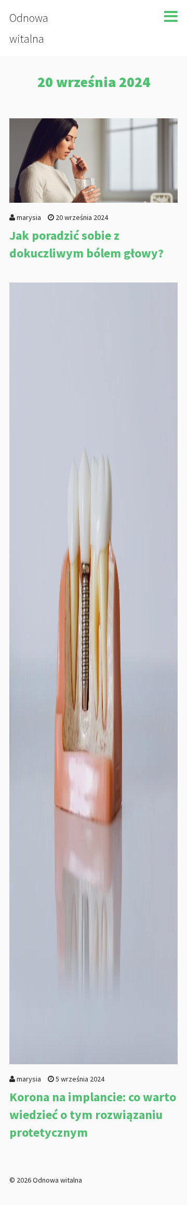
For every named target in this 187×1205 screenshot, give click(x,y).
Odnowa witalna (28, 28)
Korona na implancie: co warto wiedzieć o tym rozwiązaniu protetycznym (92, 1114)
